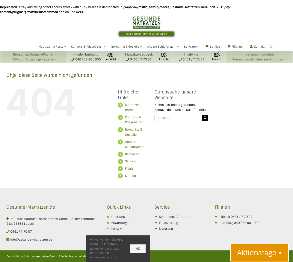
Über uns (118, 217)
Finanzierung (168, 223)
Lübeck (224, 217)
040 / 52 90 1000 (247, 223)
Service (130, 161)
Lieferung (166, 228)
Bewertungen (120, 223)
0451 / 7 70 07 (21, 231)
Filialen (130, 168)
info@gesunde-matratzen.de (30, 239)
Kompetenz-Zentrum (174, 217)
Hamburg (226, 223)
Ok (138, 248)
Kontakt (130, 176)
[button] (271, 46)
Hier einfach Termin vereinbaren (146, 34)
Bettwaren (132, 154)
